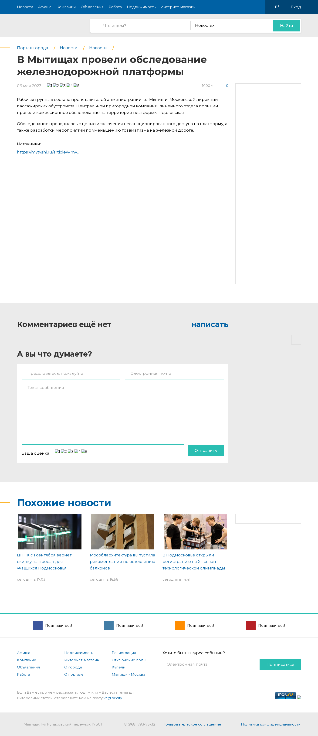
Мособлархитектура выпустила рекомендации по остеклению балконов (122, 561)
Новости (25, 7)
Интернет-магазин (178, 7)
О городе (73, 667)
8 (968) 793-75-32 (139, 724)
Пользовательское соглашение (191, 724)
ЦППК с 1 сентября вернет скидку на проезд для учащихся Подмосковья (44, 561)
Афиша (44, 7)
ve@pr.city (113, 698)
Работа (115, 7)
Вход (296, 7)
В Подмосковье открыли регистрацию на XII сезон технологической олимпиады (193, 561)
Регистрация (124, 653)
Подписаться (280, 664)
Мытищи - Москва (128, 674)
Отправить (206, 450)
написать (209, 324)
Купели (118, 667)
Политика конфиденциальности (271, 724)
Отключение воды (129, 660)
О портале (74, 674)
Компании (66, 7)
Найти (286, 25)
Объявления (92, 7)
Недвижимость (141, 7)
